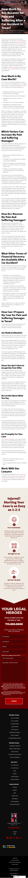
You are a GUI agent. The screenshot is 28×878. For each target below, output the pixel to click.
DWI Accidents (15, 735)
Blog (15, 834)
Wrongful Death (15, 724)
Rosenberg (15, 798)
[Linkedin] (11, 838)
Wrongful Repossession (15, 738)
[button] (9, 846)
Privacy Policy (15, 864)
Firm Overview (15, 765)
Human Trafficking (14, 757)
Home (3, 30)
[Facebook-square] (7, 838)
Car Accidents (14, 721)
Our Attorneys (14, 768)
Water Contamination (14, 748)
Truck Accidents (15, 718)
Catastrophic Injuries (14, 732)
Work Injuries (14, 729)
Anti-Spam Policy (15, 860)
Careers (15, 773)
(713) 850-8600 (14, 69)
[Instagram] (14, 838)
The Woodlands (15, 801)
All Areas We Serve (15, 804)
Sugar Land (15, 796)
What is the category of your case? (13, 655)
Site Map (15, 858)
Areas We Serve (15, 779)
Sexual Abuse (14, 751)
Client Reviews (15, 776)
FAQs (6, 30)
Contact (15, 832)
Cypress (15, 790)
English (18, 876)
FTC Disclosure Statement (15, 862)
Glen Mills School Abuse (15, 754)
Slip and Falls (14, 726)
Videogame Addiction (14, 746)
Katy (15, 793)
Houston (15, 787)
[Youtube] (17, 838)
